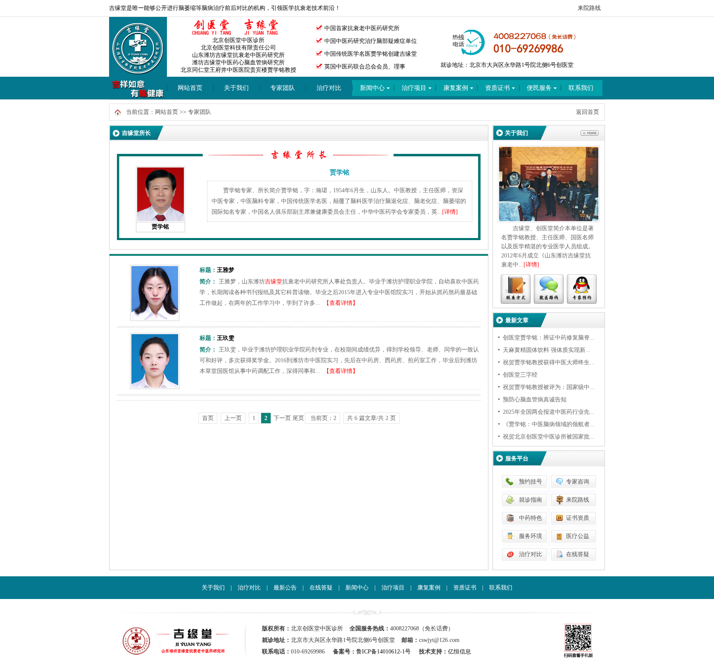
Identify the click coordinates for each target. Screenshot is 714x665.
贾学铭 (160, 227)
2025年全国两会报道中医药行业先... (549, 412)
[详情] (450, 212)
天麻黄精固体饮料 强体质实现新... (546, 350)
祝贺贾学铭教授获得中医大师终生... (549, 362)
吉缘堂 (273, 281)
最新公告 (285, 588)
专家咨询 (577, 482)
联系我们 (500, 588)
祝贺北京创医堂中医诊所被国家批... (549, 437)
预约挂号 (530, 482)
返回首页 (587, 112)
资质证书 (464, 588)
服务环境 (530, 536)
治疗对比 (329, 88)
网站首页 (190, 88)
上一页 (233, 418)
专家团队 (282, 88)
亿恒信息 (459, 651)
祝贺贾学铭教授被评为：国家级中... (549, 387)
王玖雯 (225, 338)
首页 (208, 418)
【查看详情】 (341, 303)
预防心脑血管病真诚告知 (534, 399)
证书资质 (577, 518)
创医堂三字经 (520, 375)
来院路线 (589, 8)
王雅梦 (225, 270)
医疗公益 (577, 536)
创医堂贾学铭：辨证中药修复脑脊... (549, 338)
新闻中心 (357, 588)
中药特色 (530, 518)
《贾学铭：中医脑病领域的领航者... (549, 424)
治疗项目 (393, 588)
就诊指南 (530, 500)
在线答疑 (577, 554)
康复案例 (428, 588)
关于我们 (236, 88)
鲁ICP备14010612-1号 (383, 651)
